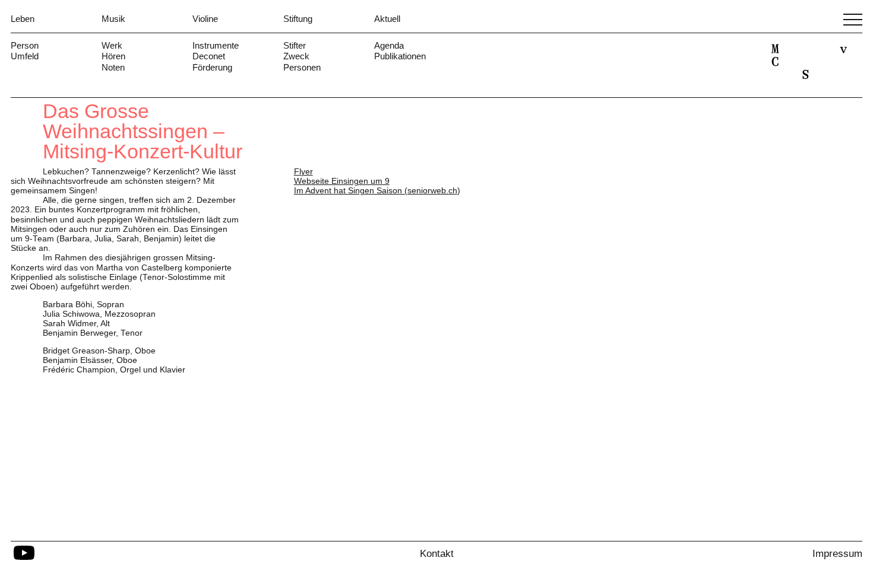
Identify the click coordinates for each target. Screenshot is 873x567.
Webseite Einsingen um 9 (342, 181)
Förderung (212, 67)
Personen (302, 67)
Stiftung (297, 19)
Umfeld (25, 56)
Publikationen (400, 56)
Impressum (837, 553)
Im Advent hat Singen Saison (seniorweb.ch (375, 190)
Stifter (294, 45)
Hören (113, 56)
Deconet (208, 56)
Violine (205, 19)
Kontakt (437, 553)
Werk (112, 45)
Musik (113, 19)
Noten (113, 67)
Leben (22, 19)
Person (25, 45)
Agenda (389, 45)
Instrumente (215, 45)
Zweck (296, 56)
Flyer (303, 171)
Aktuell (387, 19)
